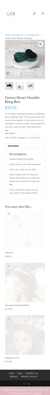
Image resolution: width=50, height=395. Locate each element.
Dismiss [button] (37, 393)
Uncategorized (32, 35)
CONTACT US (31, 373)
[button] (40, 44)
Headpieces (17, 35)
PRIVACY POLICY (29, 376)
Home (7, 35)
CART (11, 373)
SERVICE (14, 376)
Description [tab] (13, 146)
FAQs (19, 373)
